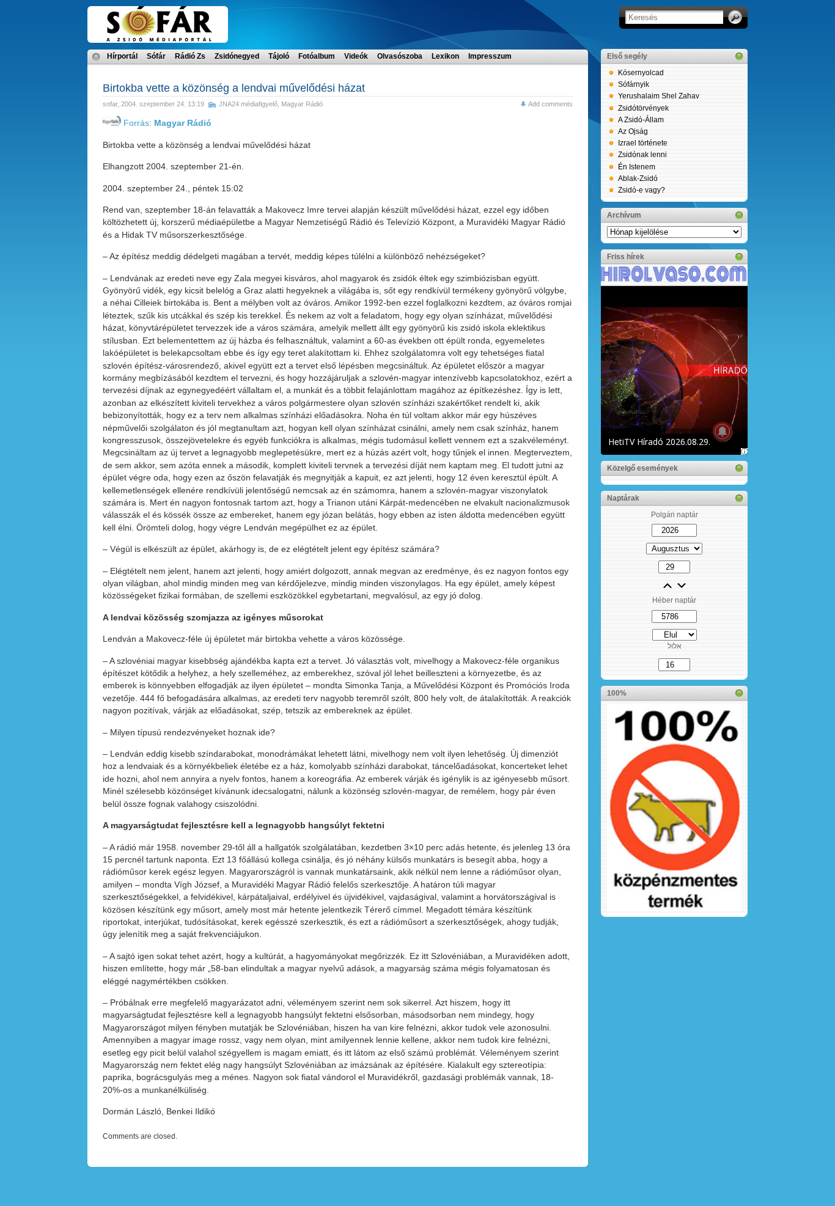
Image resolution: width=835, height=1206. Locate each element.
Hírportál (122, 56)
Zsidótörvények (643, 108)
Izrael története (643, 143)
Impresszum (490, 56)
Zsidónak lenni (642, 154)
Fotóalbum (316, 56)
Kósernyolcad (641, 72)
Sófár (156, 56)
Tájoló (278, 56)
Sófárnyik (633, 84)
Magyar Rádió (302, 104)
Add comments (550, 104)
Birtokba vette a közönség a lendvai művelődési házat (234, 88)
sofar (110, 104)
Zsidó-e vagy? (641, 190)
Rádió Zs (190, 56)
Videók (356, 56)
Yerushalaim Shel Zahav (658, 96)
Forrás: (166, 123)
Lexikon (445, 56)
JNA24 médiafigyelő (248, 104)
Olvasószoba (399, 56)
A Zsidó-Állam (641, 120)
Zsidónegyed (237, 56)
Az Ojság (633, 131)
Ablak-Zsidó (638, 178)
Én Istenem (636, 167)
